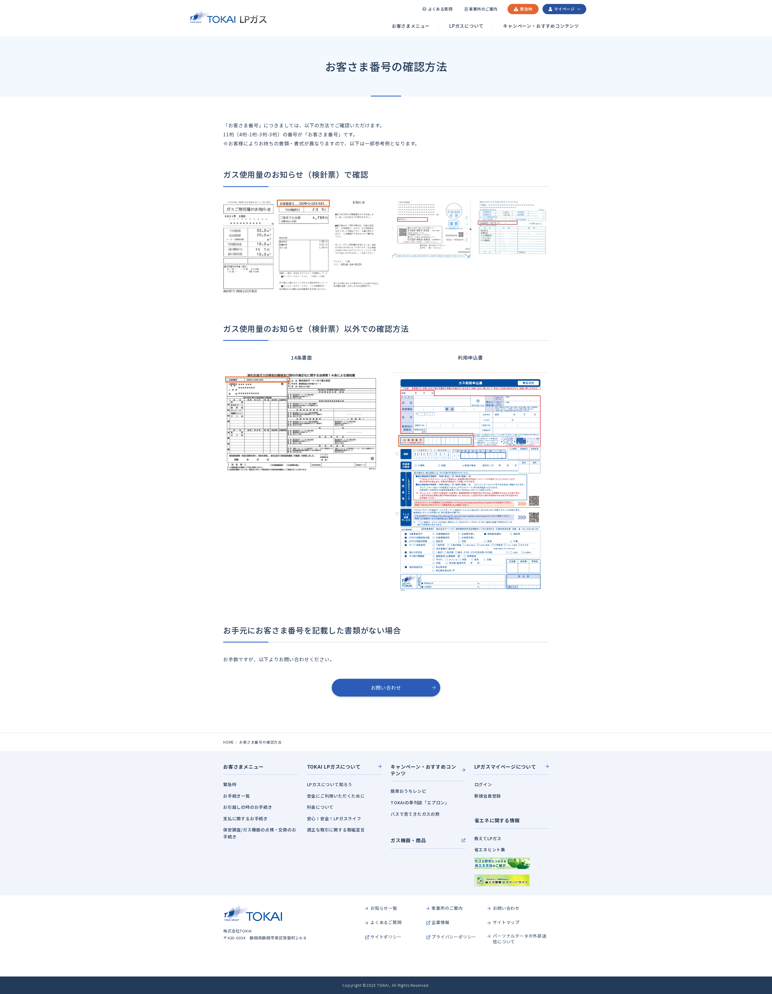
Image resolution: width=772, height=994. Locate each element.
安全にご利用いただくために (336, 796)
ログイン (483, 784)
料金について (320, 807)
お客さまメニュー (411, 26)
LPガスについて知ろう (330, 784)
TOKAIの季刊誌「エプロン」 (420, 802)
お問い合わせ (386, 687)
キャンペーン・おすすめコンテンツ (541, 26)
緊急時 (229, 784)
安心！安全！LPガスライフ (334, 818)
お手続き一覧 (236, 796)
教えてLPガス (488, 838)
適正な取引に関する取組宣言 (336, 830)
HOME (228, 742)
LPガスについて (466, 26)
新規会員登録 (487, 796)
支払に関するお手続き (245, 818)
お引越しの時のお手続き (247, 807)
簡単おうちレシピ (408, 791)
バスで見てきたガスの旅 (415, 814)
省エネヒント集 (490, 849)
